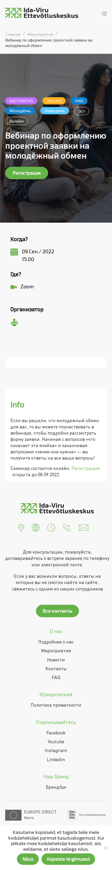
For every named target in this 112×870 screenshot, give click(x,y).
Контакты (56, 668)
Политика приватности (56, 705)
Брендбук (56, 787)
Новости (56, 659)
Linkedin (56, 759)
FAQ (56, 677)
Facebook (56, 732)
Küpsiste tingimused (68, 859)
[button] (21, 527)
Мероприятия (56, 650)
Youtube (56, 741)
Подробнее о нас (56, 642)
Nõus (27, 859)
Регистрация (27, 173)
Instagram (56, 750)
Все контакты (57, 611)
